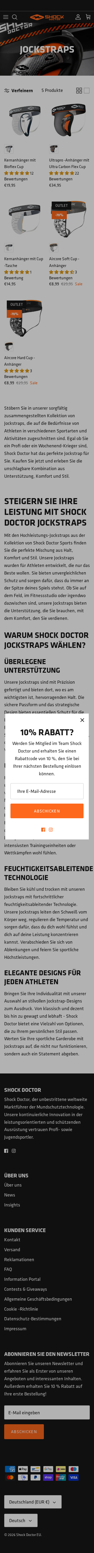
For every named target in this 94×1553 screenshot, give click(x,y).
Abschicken (47, 811)
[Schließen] (82, 720)
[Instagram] (51, 830)
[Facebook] (43, 830)
